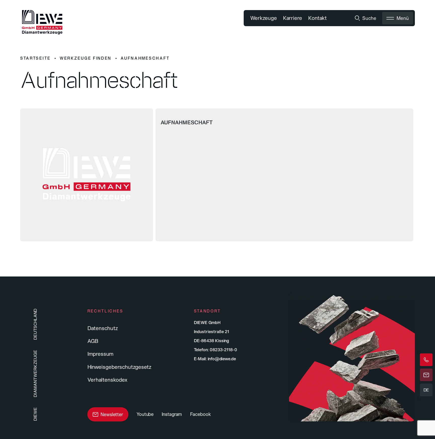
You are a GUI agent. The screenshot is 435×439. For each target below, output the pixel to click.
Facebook (200, 414)
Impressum (100, 353)
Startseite (35, 58)
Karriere (292, 18)
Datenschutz (102, 328)
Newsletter (111, 414)
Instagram (172, 414)
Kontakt (317, 18)
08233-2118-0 (223, 349)
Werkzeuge (263, 18)
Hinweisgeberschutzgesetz (119, 367)
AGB (92, 341)
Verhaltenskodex (107, 379)
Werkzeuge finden (86, 58)
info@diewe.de (222, 358)
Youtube (145, 414)
